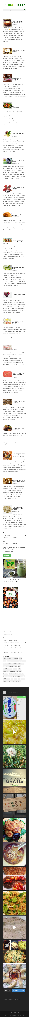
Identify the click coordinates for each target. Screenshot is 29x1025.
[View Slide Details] (14, 568)
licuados (11, 673)
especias (15, 668)
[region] (14, 568)
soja (12, 678)
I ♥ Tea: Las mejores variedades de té (17, 321)
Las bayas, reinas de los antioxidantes (18, 295)
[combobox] (14, 584)
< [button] (5, 568)
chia (24, 661)
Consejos (14, 456)
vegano (22, 678)
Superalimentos (15, 24)
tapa (19, 678)
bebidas (9, 661)
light (15, 673)
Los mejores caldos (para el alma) (11, 645)
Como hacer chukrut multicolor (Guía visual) (18, 22)
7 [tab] (18, 579)
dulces (19, 666)
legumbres (5, 673)
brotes (16, 661)
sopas (15, 678)
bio (12, 661)
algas (4, 658)
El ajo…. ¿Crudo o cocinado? (10, 640)
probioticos (13, 676)
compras (9, 663)
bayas (4, 661)
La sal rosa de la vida (17, 348)
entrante (10, 668)
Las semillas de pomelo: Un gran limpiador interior (18, 375)
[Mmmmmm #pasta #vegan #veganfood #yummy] (14, 903)
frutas (19, 668)
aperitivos (16, 658)
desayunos (11, 666)
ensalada (5, 668)
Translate (14, 537)
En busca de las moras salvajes (18, 161)
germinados (12, 671)
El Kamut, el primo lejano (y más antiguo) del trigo (18, 481)
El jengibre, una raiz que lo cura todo (18, 50)
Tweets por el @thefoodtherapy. (11, 999)
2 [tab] (10, 579)
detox (16, 666)
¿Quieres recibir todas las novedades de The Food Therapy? (14, 548)
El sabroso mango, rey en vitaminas (19, 214)
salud (4, 678)
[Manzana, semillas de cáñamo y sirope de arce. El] (14, 976)
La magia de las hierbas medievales (18, 402)
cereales (20, 661)
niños (18, 673)
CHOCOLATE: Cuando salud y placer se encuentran (17, 78)
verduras (9, 681)
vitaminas (15, 681)
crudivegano (20, 663)
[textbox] (14, 584)
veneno (4, 681)
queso (23, 676)
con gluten (14, 663)
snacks (8, 678)
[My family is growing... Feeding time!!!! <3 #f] (14, 927)
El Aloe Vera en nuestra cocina (18, 268)
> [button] (24, 568)
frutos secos (5, 671)
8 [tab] (20, 579)
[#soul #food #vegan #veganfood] (14, 952)
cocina (4, 663)
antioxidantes (9, 658)
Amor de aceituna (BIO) (18, 428)
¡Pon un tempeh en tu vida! (18, 105)
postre (8, 676)
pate (4, 676)
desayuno (5, 666)
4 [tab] (13, 579)
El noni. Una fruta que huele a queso (18, 134)
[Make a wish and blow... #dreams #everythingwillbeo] (14, 756)
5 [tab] (15, 579)
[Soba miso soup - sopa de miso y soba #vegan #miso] (14, 854)
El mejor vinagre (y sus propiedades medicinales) (19, 241)
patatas (22, 673)
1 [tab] (8, 579)
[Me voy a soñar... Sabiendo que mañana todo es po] (14, 805)
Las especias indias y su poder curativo (18, 454)
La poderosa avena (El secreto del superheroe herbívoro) (18, 508)
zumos (19, 681)
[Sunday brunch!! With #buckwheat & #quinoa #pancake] (14, 878)
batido (20, 658)
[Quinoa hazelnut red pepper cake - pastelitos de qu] (14, 830)
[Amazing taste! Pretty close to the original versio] (14, 708)
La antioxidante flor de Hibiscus (18, 187)
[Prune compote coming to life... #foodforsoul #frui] (14, 732)
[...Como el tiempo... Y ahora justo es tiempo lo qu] (14, 781)
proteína (18, 676)
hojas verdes (18, 671)
